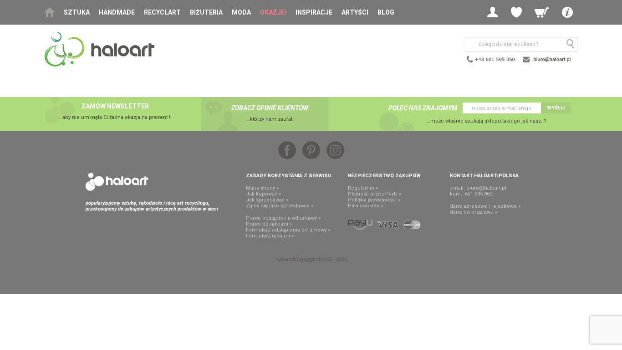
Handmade (117, 12)
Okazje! (273, 12)
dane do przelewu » (473, 212)
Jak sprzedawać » (267, 200)
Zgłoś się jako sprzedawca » (279, 206)
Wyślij (556, 108)
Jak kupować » (263, 194)
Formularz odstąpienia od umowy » (288, 230)
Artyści (355, 12)
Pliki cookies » (365, 206)
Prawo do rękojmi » (269, 224)
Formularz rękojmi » (270, 236)
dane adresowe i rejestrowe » (485, 206)
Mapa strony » (262, 188)
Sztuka (77, 12)
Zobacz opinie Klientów (269, 108)
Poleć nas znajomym (422, 108)
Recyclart (162, 12)
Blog (385, 12)
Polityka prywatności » (374, 200)
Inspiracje (314, 12)
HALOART (117, 182)
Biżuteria (206, 12)
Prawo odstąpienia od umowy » (283, 218)
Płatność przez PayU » (374, 194)
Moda (241, 12)
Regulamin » (363, 188)
